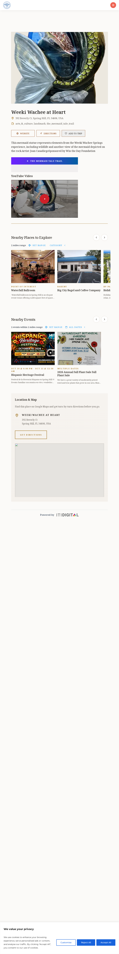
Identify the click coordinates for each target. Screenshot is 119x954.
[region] (59, 938)
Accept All (106, 942)
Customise (66, 942)
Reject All (86, 942)
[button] (113, 5)
